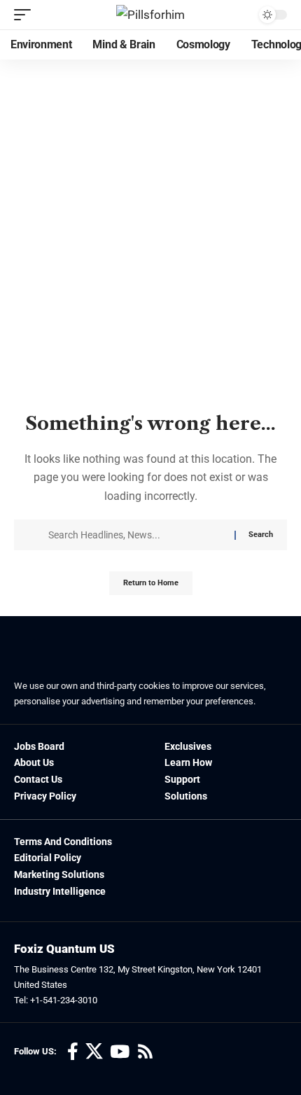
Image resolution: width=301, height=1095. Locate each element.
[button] (26, 14)
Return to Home (150, 582)
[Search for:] (136, 534)
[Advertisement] (150, 265)
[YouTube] (119, 1052)
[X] (94, 1052)
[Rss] (145, 1052)
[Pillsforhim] (150, 14)
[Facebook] (73, 1052)
